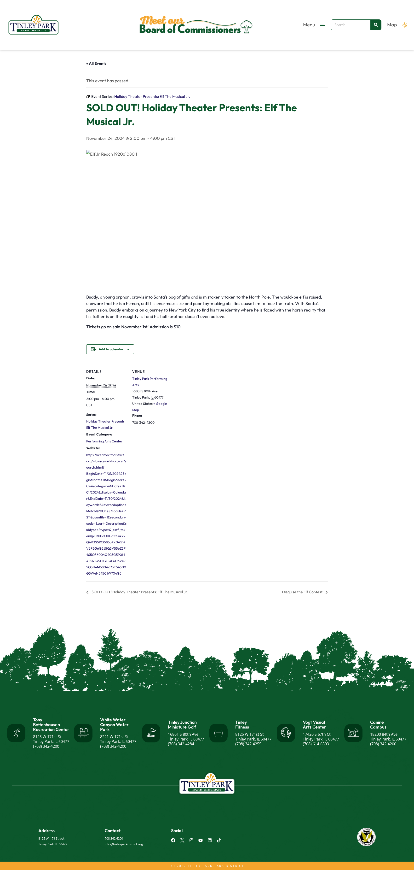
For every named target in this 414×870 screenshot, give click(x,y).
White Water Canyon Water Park (114, 724)
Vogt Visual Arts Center (314, 724)
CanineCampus (378, 724)
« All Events (96, 63)
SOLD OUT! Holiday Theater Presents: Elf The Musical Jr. (139, 591)
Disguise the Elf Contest (302, 591)
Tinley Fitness (242, 724)
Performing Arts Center (104, 441)
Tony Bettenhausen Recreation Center (51, 724)
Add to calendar (111, 349)
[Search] (375, 25)
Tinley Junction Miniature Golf (182, 724)
